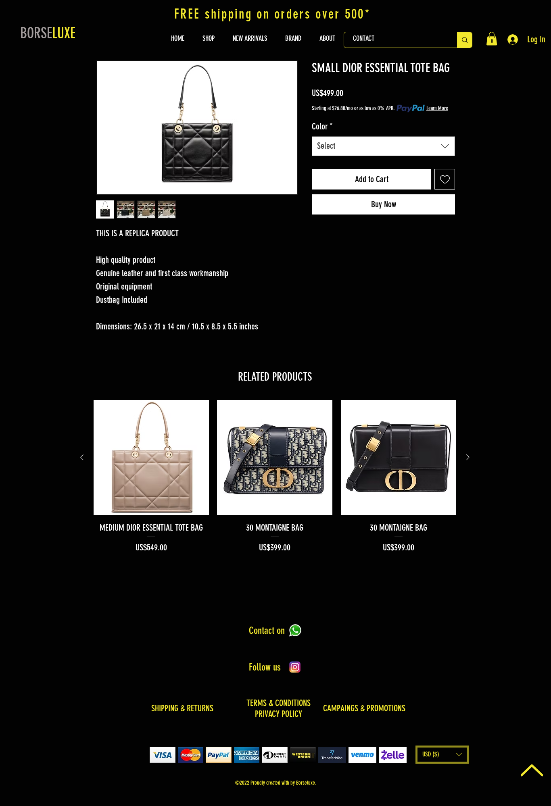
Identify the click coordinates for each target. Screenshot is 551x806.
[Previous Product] (82, 457)
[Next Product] (468, 457)
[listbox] (442, 755)
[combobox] (383, 146)
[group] (275, 477)
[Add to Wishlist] (444, 179)
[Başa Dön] (532, 770)
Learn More (437, 108)
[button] (491, 38)
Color (322, 126)
